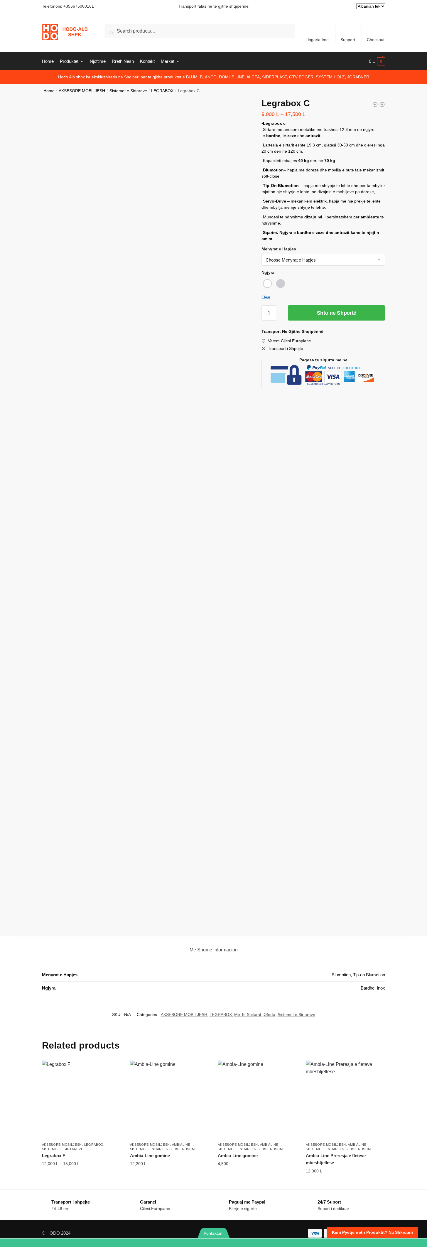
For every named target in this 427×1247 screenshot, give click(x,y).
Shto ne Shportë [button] (169, 1176)
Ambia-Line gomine (150, 1155)
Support (347, 39)
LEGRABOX (162, 91)
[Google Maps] (249, 1242)
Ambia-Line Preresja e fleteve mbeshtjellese (336, 1159)
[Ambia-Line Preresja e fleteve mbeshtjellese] (345, 1100)
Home (49, 91)
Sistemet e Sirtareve (128, 91)
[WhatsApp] (35, 1242)
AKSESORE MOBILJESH (82, 91)
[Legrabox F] (81, 1100)
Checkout (375, 39)
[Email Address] (178, 1242)
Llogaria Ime (317, 39)
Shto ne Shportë (337, 313)
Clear (265, 297)
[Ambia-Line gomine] (169, 1100)
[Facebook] (320, 1242)
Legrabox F (53, 1155)
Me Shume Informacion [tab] (214, 949)
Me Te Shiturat (247, 1014)
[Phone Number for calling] (107, 1242)
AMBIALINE (181, 1144)
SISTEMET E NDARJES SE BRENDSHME (163, 1149)
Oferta (269, 1014)
